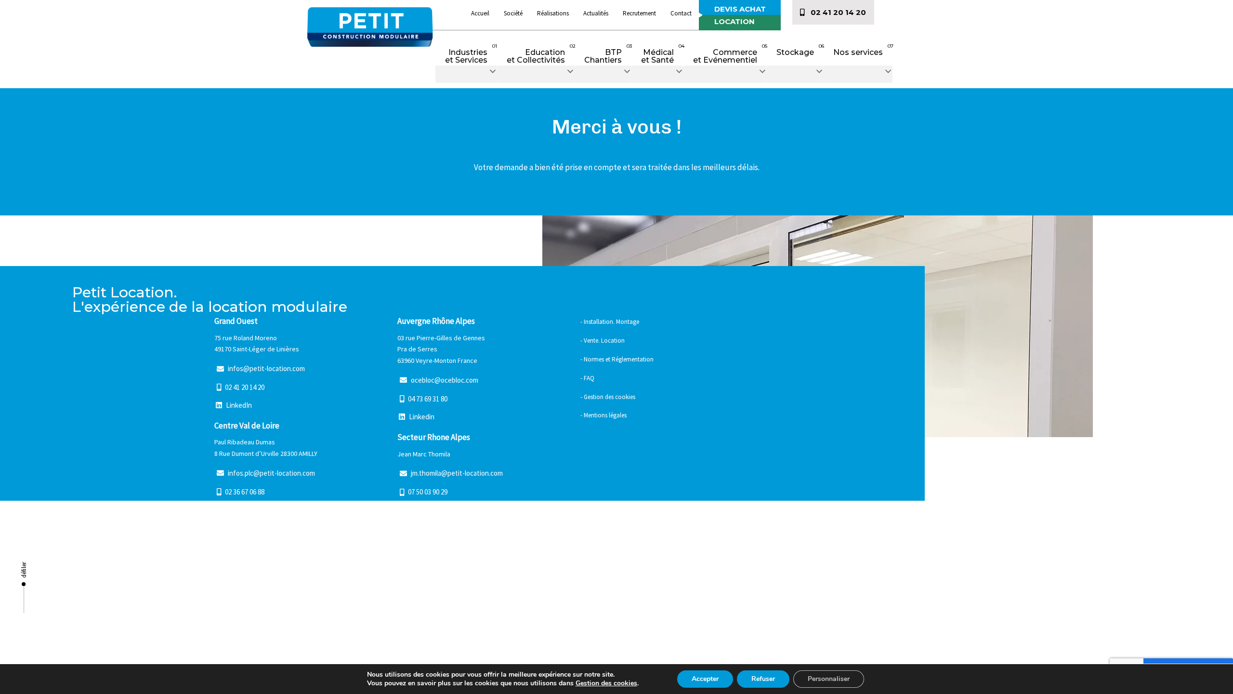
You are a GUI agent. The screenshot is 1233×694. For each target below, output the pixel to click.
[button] (466, 74)
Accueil (480, 13)
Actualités (595, 13)
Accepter (705, 678)
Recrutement (639, 13)
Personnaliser (829, 678)
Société (513, 13)
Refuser (763, 678)
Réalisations (553, 13)
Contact (681, 13)
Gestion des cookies (606, 683)
